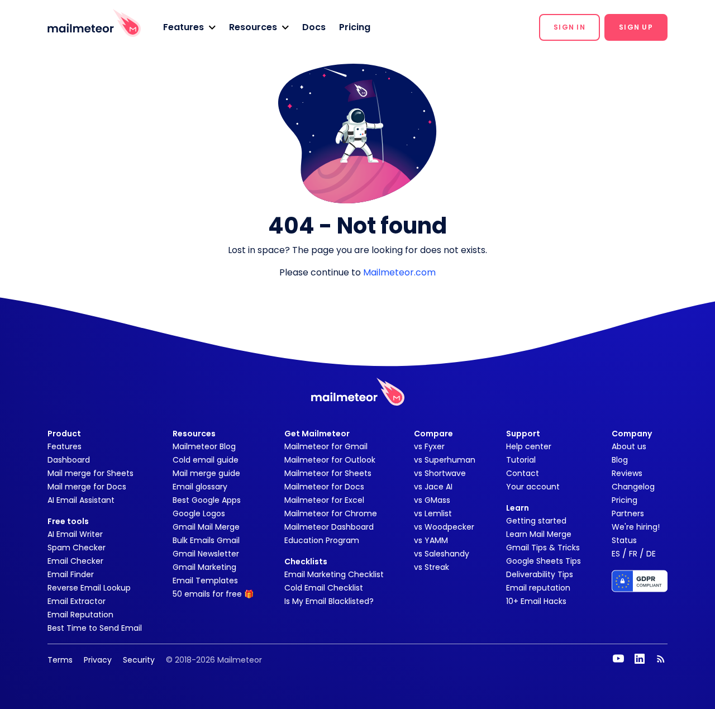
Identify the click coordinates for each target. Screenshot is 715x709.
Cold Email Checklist (323, 587)
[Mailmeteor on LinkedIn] (639, 658)
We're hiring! (636, 526)
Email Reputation (80, 614)
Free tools (68, 521)
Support (523, 433)
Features (64, 446)
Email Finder (70, 574)
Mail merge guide (206, 473)
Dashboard (68, 459)
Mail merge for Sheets (90, 473)
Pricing (354, 27)
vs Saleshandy (441, 553)
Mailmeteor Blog (204, 446)
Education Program (321, 540)
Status (624, 540)
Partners (628, 513)
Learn (517, 507)
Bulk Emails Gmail (206, 540)
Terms (60, 659)
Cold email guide (206, 459)
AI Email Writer (75, 534)
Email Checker (75, 561)
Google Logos (199, 513)
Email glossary (200, 486)
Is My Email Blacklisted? (329, 601)
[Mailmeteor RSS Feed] (660, 658)
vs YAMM (431, 540)
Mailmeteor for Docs (324, 486)
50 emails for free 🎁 (213, 593)
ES (616, 553)
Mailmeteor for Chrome (330, 513)
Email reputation (538, 587)
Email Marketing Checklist (334, 574)
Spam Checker (76, 547)
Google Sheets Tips (543, 561)
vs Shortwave (440, 473)
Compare (433, 433)
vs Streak (431, 567)
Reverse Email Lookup (89, 587)
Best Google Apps (207, 500)
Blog (620, 459)
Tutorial (521, 459)
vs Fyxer (429, 446)
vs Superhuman (444, 459)
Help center (528, 446)
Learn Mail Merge (538, 534)
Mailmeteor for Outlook (329, 459)
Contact (522, 473)
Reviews (627, 473)
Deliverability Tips (539, 574)
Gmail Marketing (204, 567)
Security (139, 659)
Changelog (633, 486)
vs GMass (432, 500)
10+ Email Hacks (536, 601)
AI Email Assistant (81, 500)
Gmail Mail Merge (206, 526)
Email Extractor (76, 601)
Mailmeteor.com (399, 272)
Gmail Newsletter (206, 553)
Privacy (98, 659)
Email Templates (205, 580)
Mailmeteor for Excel (324, 500)
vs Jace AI (433, 486)
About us (629, 446)
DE (651, 553)
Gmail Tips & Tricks (543, 547)
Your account (533, 486)
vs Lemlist (433, 513)
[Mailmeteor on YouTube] (618, 658)
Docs (314, 27)
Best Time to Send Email (94, 628)
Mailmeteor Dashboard (329, 526)
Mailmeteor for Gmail (326, 446)
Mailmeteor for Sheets (327, 473)
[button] (189, 27)
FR (633, 553)
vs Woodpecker (444, 526)
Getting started (536, 520)
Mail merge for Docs (86, 486)
